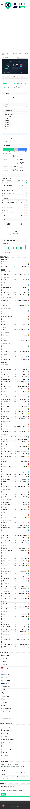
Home (2, 16)
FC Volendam (10, 185)
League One (6, 699)
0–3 (22, 185)
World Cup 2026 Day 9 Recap (7, 764)
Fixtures (6, 16)
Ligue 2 (5, 702)
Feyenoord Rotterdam (9, 114)
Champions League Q (8, 683)
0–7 (22, 188)
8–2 (22, 182)
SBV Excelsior (7, 126)
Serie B (5, 677)
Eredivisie (12, 61)
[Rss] (10, 807)
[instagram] (18, 807)
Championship (6, 686)
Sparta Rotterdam (8, 120)
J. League (5, 693)
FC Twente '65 (8, 130)
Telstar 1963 (7, 132)
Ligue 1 (5, 664)
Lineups (13, 76)
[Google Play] (20, 807)
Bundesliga (6, 668)
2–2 (21, 205)
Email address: (4, 786)
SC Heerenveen (8, 124)
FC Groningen (8, 116)
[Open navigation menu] (1, 4)
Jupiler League (6, 696)
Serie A (5, 661)
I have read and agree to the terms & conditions (12, 790)
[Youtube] (15, 807)
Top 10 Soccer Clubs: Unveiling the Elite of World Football (13, 772)
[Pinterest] (14, 807)
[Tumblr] (17, 807)
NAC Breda (9, 195)
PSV (5, 112)
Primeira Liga (6, 674)
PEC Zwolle (16, 83)
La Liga (5, 658)
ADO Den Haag (8, 139)
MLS (4, 705)
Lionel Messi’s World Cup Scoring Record (10, 766)
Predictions (22, 76)
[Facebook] (11, 807)
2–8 (21, 202)
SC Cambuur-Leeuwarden (10, 141)
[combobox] (22, 57)
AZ (5, 108)
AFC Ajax (6, 118)
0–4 (21, 210)
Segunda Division (7, 711)
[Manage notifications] (3, 805)
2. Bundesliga (6, 680)
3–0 (22, 193)
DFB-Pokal (5, 689)
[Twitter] (12, 807)
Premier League (7, 655)
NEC (5, 128)
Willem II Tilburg (8, 138)
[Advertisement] (15, 34)
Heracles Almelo (7, 83)
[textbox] (22, 57)
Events (8, 76)
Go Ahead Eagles (8, 110)
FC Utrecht (7, 136)
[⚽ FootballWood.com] (15, 5)
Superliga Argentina (8, 718)
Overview (4, 76)
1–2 (22, 190)
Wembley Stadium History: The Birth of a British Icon (12, 769)
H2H (17, 76)
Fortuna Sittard (8, 122)
